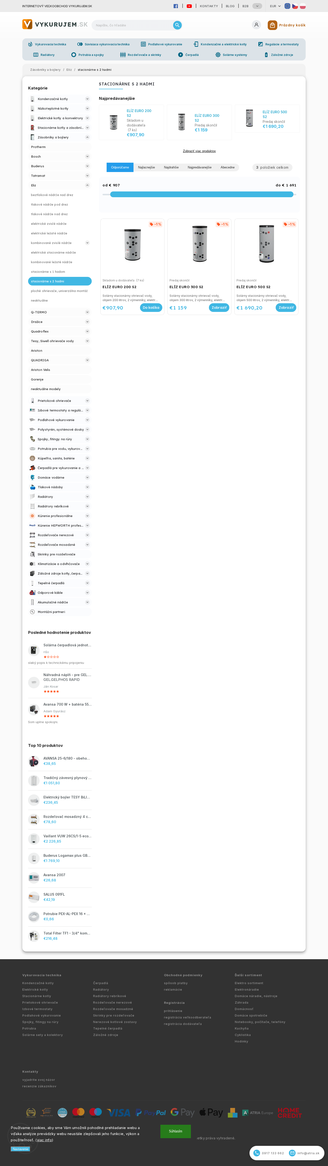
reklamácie (173, 989)
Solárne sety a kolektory (42, 1035)
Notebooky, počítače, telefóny (260, 1022)
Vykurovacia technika (46, 44)
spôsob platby (176, 983)
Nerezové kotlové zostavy (115, 1022)
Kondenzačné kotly (38, 983)
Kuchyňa (242, 1028)
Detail (219, 307)
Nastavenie (20, 1149)
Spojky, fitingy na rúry (40, 1022)
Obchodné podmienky (183, 975)
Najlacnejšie (146, 167)
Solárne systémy (231, 55)
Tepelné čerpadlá (107, 1028)
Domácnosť (244, 1009)
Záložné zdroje (278, 55)
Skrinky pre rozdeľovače (113, 1015)
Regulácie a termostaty (278, 44)
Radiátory (44, 55)
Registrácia (174, 1003)
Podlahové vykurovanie (161, 44)
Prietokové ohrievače (40, 1002)
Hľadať (177, 25)
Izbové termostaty (37, 1009)
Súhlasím (175, 1131)
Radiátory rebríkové (109, 996)
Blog (230, 6)
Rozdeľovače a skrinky (140, 55)
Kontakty (209, 6)
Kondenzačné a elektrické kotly (220, 44)
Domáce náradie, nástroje (256, 996)
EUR (273, 6)
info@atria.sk (305, 1153)
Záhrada (242, 1002)
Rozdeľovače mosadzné (113, 1009)
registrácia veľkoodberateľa (187, 1017)
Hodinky (241, 1041)
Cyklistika (243, 1035)
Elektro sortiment (249, 983)
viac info (44, 1140)
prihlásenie (173, 1011)
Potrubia (29, 1028)
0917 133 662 (269, 1153)
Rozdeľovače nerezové (112, 1002)
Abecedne (228, 167)
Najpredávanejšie (200, 167)
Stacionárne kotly (36, 996)
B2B (246, 6)
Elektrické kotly (35, 989)
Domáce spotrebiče (251, 1015)
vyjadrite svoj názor (38, 1080)
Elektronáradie (247, 989)
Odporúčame (120, 167)
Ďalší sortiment (248, 975)
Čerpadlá (188, 55)
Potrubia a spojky (87, 55)
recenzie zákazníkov (39, 1086)
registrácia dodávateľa (183, 1024)
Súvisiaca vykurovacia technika (103, 44)
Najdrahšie (171, 167)
